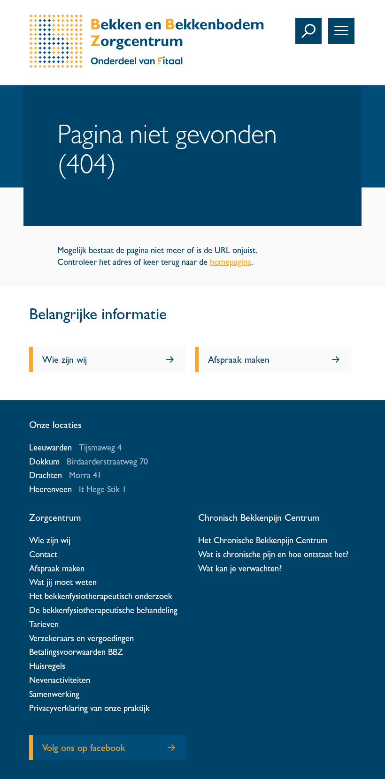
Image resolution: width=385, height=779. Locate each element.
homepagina (230, 262)
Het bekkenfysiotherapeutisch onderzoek (100, 596)
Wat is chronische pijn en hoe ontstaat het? (273, 554)
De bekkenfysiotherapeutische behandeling (103, 610)
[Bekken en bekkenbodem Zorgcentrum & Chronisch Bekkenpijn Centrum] (146, 65)
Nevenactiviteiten (59, 680)
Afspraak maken (239, 359)
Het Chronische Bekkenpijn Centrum (262, 540)
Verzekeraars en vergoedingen (81, 638)
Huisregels (47, 666)
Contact (43, 554)
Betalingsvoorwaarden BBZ (76, 652)
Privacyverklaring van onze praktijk (89, 708)
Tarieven (44, 624)
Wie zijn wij (64, 359)
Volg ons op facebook (83, 747)
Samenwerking (54, 694)
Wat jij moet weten (63, 582)
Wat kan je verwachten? (240, 568)
